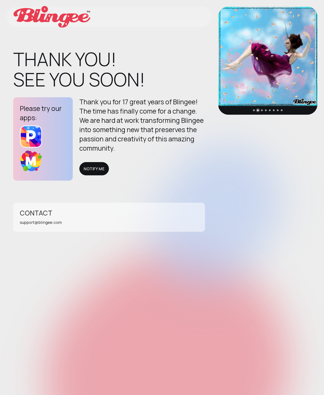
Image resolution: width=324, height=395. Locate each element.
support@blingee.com (41, 222)
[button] (254, 110)
